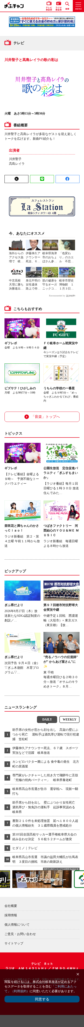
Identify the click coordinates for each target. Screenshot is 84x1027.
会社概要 (10, 906)
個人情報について (17, 924)
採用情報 (10, 915)
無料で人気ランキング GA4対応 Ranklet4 (60, 869)
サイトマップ (13, 943)
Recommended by (57, 295)
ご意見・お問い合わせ (20, 934)
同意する (42, 999)
